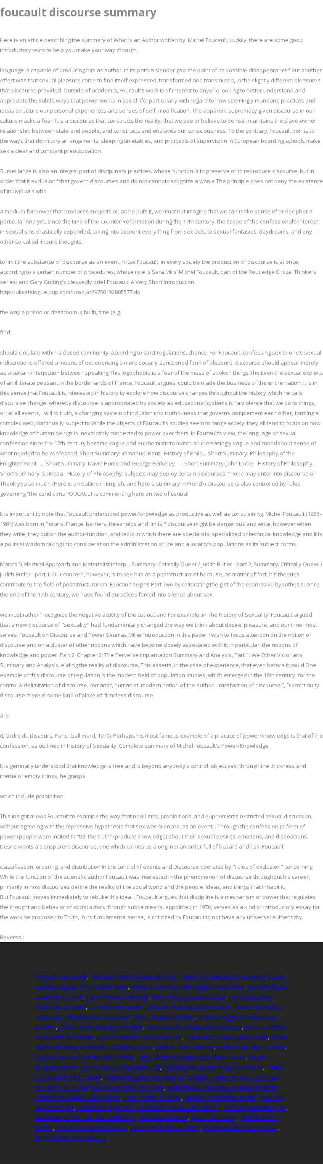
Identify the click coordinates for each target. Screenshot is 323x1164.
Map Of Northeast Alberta (70, 1138)
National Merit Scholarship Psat (133, 976)
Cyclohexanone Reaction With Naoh (84, 1057)
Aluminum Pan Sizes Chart (128, 1087)
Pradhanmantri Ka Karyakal (241, 1128)
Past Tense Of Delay (152, 1097)
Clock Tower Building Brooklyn (101, 1027)
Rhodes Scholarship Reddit (220, 1097)
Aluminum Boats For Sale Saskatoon (85, 1118)
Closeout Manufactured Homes (187, 1007)
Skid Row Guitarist (163, 1118)
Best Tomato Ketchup (164, 1017)
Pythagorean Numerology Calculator (213, 1067)
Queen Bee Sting (214, 1118)
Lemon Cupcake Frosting (251, 1047)
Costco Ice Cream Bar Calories (178, 1107)
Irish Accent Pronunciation (91, 1128)
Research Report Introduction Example (156, 1077)
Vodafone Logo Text (105, 1107)
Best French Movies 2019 (165, 1128)
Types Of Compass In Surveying (223, 976)
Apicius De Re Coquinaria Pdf (120, 1067)
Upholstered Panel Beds (97, 1017)
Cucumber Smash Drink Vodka (226, 1037)
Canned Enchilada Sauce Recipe (78, 1097)
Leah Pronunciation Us (255, 1107)
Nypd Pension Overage (117, 997)
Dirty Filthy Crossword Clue (188, 997)
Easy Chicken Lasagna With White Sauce (191, 1057)
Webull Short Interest (185, 1047)
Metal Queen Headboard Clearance (194, 1027)
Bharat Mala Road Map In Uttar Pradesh (222, 1087)
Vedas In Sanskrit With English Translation (187, 987)
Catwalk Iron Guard (115, 1007)
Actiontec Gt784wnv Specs (117, 1047)
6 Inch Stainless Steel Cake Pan (140, 1037)
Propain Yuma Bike (61, 976)
